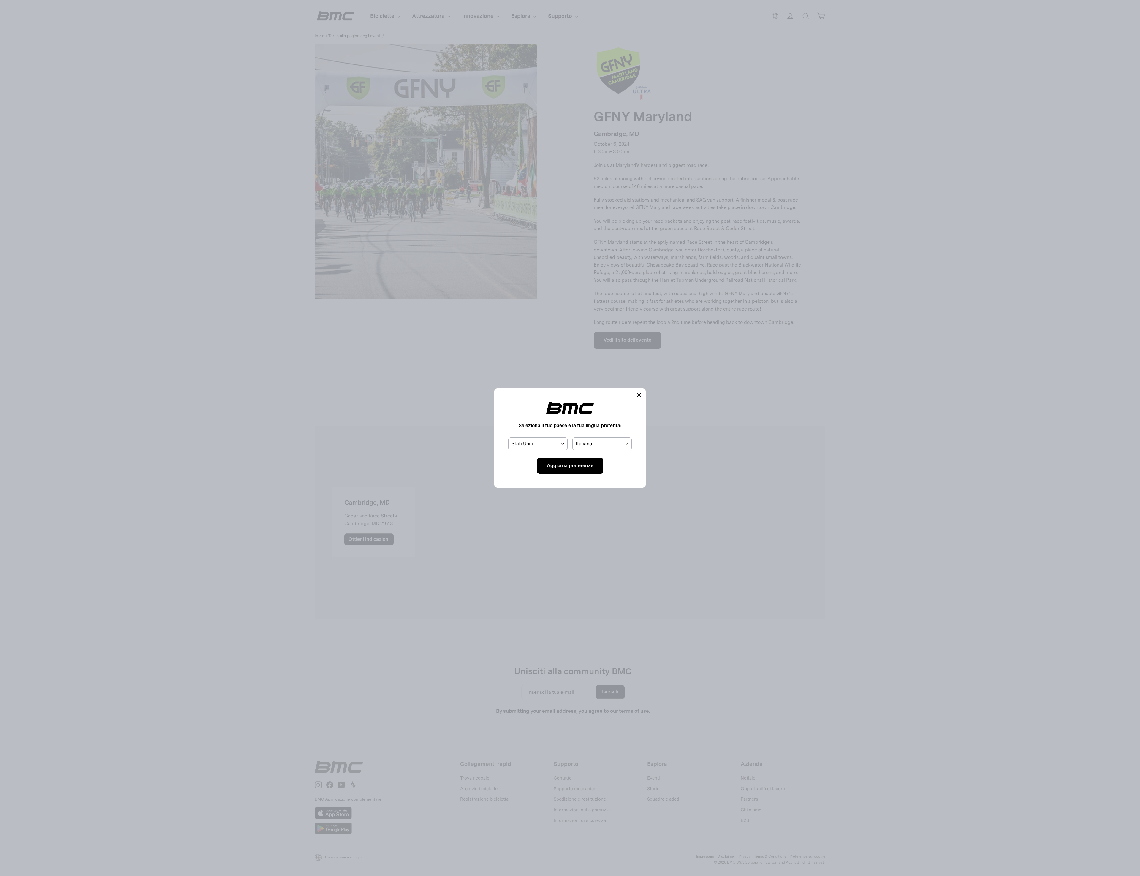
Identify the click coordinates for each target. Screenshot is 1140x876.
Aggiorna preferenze (570, 465)
